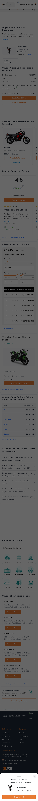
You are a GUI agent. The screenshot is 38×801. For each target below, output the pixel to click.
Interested (19, 797)
